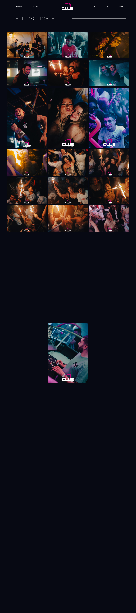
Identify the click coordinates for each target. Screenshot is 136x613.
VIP (107, 6)
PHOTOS (35, 6)
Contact (121, 6)
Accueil (19, 6)
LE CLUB (94, 6)
